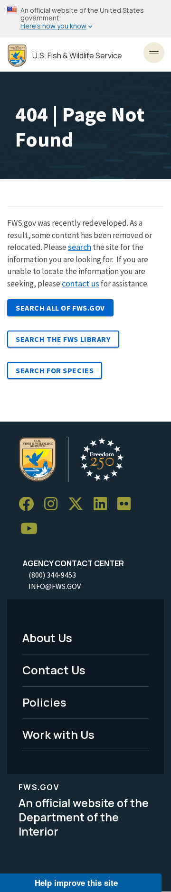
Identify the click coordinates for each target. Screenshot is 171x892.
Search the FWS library (63, 339)
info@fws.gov (54, 586)
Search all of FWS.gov (60, 308)
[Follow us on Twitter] (79, 504)
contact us (80, 283)
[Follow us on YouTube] (32, 529)
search (79, 246)
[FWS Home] (17, 56)
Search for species (55, 370)
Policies (44, 702)
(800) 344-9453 (52, 574)
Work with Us (58, 734)
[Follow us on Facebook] (29, 504)
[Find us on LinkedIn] (104, 504)
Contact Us (54, 670)
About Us (47, 637)
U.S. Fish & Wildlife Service (77, 56)
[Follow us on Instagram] (54, 504)
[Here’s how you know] (85, 18)
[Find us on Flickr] (127, 504)
